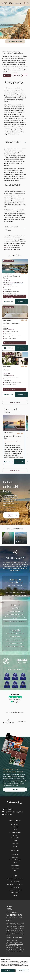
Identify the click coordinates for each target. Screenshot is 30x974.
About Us (15, 857)
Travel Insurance (15, 865)
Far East (15, 835)
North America (15, 838)
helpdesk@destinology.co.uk (13, 812)
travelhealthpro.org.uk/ (16, 944)
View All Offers (15, 402)
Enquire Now (9, 461)
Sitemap (15, 895)
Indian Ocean (15, 824)
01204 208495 (9, 809)
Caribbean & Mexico (15, 832)
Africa (15, 840)
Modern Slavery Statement (15, 884)
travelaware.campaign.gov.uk (14, 937)
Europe (15, 830)
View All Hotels (15, 470)
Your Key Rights (15, 882)
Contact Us (15, 854)
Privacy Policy (15, 887)
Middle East (15, 827)
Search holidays (16, 41)
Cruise (15, 846)
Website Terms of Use (15, 890)
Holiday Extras (15, 868)
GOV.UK (6, 247)
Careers (15, 862)
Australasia (15, 843)
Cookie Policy (15, 893)
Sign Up (15, 789)
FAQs (15, 871)
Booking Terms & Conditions (15, 879)
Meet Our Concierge (15, 860)
